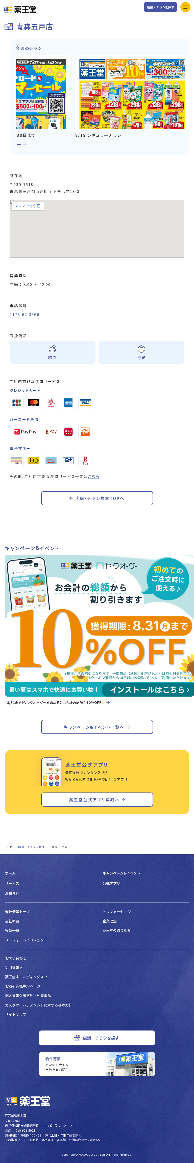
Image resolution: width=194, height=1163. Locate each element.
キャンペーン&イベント (121, 873)
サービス (12, 883)
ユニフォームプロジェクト (26, 939)
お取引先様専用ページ (22, 986)
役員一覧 (12, 930)
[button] (19, 144)
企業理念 (110, 920)
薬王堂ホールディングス (24, 976)
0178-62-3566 (24, 314)
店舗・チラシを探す (160, 7)
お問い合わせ (15, 958)
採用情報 (12, 967)
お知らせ (12, 893)
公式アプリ (111, 883)
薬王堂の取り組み (117, 930)
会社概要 (12, 920)
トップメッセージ (117, 911)
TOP (8, 847)
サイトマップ (15, 1014)
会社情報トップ (17, 911)
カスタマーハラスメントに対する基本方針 (38, 1005)
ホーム (10, 873)
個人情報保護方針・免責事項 (28, 995)
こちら (93, 476)
